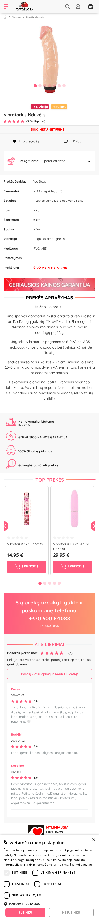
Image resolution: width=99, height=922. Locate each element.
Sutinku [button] (25, 912)
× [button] (93, 840)
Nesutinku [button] (71, 912)
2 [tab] (39, 85)
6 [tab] (59, 85)
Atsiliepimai (49, 644)
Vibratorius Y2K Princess (25, 544)
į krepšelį (29, 566)
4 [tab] (49, 85)
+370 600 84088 (49, 618)
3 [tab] (44, 85)
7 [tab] (64, 85)
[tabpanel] (49, 59)
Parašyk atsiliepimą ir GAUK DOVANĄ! (49, 674)
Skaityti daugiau (81, 865)
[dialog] (49, 878)
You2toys (39, 181)
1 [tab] (35, 85)
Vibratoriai (16, 17)
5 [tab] (54, 85)
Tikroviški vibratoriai (35, 17)
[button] (49, 161)
